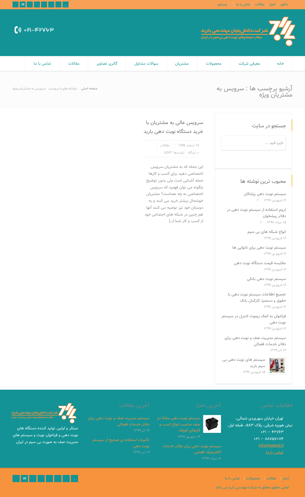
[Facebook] (37, 4)
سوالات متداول (146, 63)
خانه (280, 63)
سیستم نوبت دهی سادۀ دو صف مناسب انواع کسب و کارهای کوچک (178, 424)
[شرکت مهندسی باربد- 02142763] (247, 45)
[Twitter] (30, 4)
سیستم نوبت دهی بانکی (266, 278)
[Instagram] (58, 4)
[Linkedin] (51, 4)
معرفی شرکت (249, 63)
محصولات (214, 63)
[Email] (23, 4)
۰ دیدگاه (193, 152)
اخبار (272, 4)
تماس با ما (243, 4)
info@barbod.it (271, 445)
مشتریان (182, 63)
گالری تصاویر (107, 63)
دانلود (284, 4)
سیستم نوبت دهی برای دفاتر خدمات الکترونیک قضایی (191, 449)
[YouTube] (66, 4)
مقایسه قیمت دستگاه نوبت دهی (260, 263)
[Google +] (44, 4)
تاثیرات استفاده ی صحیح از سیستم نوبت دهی (121, 442)
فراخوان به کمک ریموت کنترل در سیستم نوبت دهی (254, 319)
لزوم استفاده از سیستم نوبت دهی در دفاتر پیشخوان (256, 212)
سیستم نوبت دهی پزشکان (265, 194)
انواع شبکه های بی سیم (267, 231)
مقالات (259, 4)
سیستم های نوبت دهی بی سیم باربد (243, 362)
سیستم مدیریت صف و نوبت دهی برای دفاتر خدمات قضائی (255, 341)
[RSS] (15, 4)
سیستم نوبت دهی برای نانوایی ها (259, 247)
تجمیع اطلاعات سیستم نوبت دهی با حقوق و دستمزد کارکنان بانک (257, 297)
